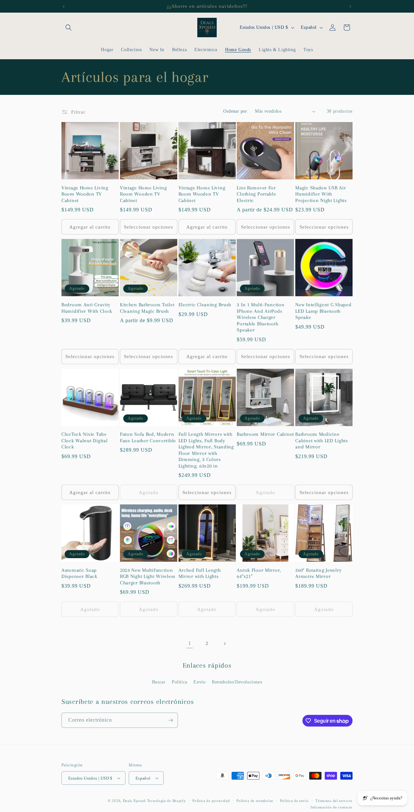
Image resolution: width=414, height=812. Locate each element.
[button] (68, 27)
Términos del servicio (334, 801)
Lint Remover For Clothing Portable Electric (256, 194)
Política (179, 682)
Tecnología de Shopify (166, 801)
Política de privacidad (211, 801)
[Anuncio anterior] (64, 6)
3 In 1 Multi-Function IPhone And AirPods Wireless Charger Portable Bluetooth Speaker (260, 317)
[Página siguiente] (224, 644)
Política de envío (294, 801)
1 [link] (189, 643)
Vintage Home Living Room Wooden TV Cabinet (84, 194)
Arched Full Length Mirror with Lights (200, 573)
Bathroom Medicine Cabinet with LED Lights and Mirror (321, 440)
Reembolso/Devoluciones (237, 682)
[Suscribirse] (170, 720)
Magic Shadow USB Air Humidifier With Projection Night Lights (321, 194)
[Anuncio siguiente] (350, 6)
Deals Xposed (134, 801)
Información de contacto (331, 807)
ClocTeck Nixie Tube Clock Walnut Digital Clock (84, 440)
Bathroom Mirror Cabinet (265, 434)
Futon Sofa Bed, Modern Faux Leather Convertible (148, 437)
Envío (199, 682)
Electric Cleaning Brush (205, 305)
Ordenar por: (235, 111)
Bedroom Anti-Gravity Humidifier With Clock (86, 308)
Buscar (159, 682)
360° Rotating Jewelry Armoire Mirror (318, 573)
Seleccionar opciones (148, 227)
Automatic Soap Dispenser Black (79, 573)
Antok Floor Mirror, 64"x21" (259, 573)
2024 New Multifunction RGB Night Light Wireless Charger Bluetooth (147, 576)
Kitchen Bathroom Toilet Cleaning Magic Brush (147, 308)
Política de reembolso (254, 801)
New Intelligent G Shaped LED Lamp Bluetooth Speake (323, 311)
